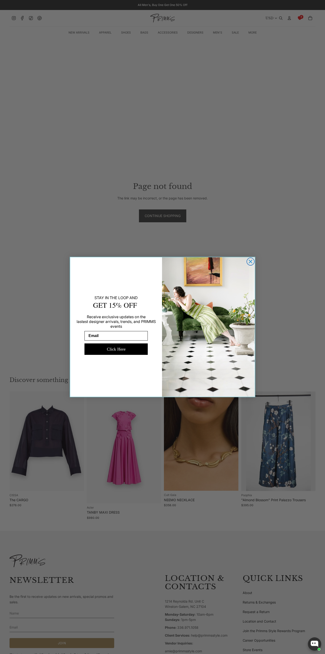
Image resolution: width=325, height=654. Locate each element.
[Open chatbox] (314, 644)
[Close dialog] (250, 261)
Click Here (116, 349)
